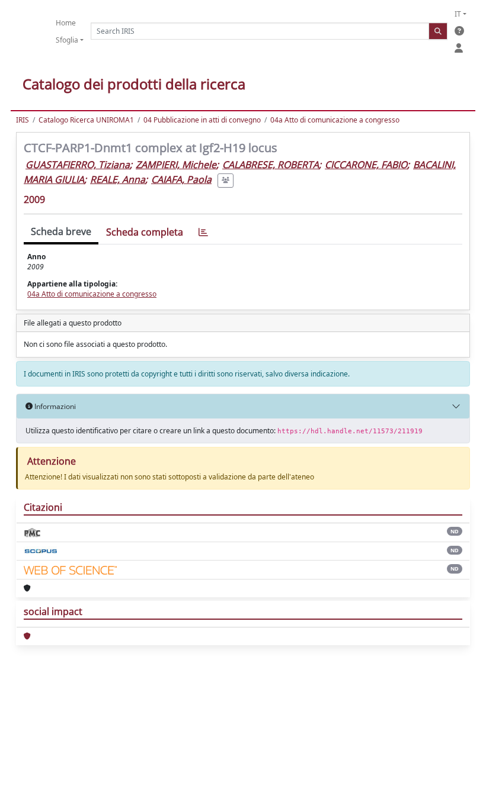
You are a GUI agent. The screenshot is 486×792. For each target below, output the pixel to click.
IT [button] (458, 14)
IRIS (22, 120)
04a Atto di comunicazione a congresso (334, 120)
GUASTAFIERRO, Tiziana (77, 164)
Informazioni (54, 406)
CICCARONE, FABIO (366, 164)
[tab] (203, 232)
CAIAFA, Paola (181, 179)
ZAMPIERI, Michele (176, 164)
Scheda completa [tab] (144, 232)
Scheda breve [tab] (61, 231)
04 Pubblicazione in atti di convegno (202, 120)
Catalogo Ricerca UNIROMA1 (86, 120)
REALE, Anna (117, 179)
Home (66, 23)
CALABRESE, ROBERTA (270, 164)
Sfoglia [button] (67, 40)
